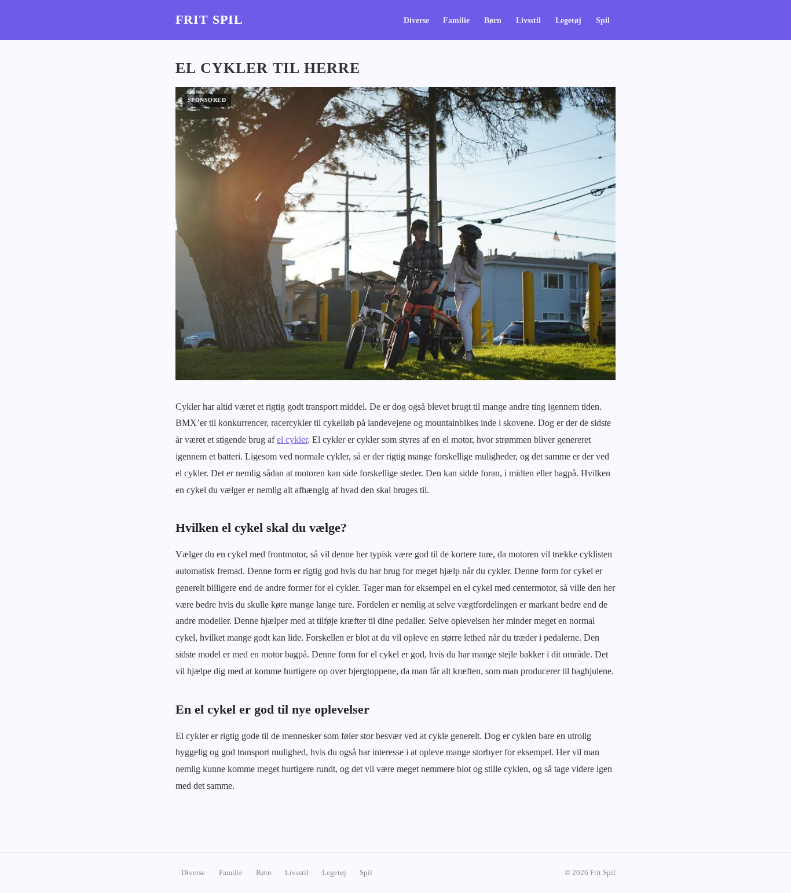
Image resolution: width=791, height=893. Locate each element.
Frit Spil (209, 20)
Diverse (416, 20)
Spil (603, 20)
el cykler (292, 439)
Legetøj (568, 20)
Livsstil (528, 20)
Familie (456, 20)
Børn (492, 20)
